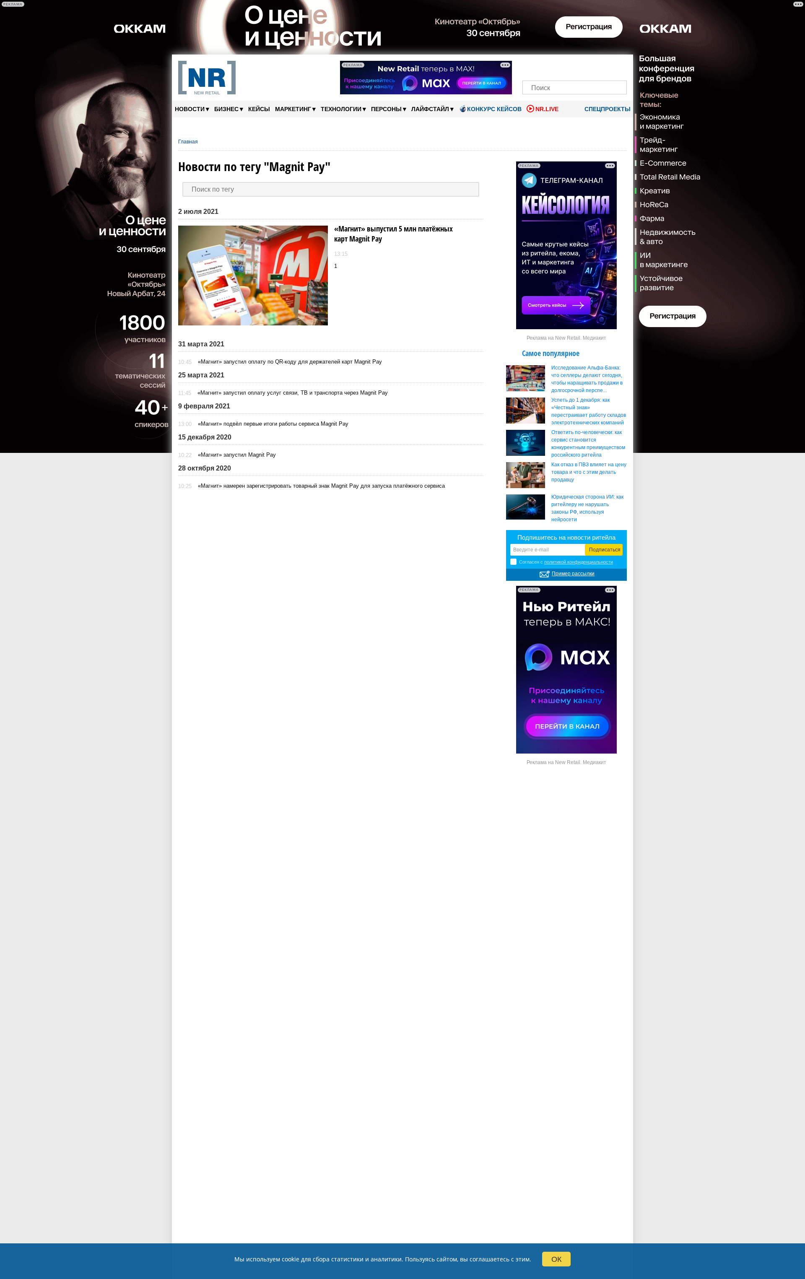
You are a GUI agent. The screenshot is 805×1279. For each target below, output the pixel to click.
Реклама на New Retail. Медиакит (566, 338)
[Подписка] (618, 66)
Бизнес (228, 108)
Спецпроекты (607, 109)
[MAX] (560, 66)
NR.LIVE (546, 109)
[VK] (546, 66)
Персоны (388, 108)
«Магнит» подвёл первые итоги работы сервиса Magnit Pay (273, 424)
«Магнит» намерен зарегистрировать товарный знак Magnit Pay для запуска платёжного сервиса (321, 486)
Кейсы (259, 109)
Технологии (343, 108)
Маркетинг (295, 108)
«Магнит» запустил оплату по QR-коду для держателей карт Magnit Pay (290, 362)
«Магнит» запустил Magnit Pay (237, 455)
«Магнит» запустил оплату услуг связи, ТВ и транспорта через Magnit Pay (292, 393)
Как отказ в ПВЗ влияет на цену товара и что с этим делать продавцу (588, 472)
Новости (192, 108)
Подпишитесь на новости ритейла (566, 537)
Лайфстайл (432, 108)
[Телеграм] (531, 66)
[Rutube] (603, 66)
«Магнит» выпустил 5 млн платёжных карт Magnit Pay (393, 234)
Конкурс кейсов (494, 109)
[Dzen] (574, 66)
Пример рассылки (573, 574)
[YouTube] (589, 66)
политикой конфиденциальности (578, 561)
